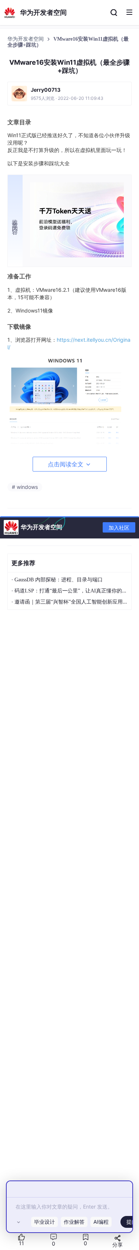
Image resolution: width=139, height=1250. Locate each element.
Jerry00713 (45, 90)
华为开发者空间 (26, 39)
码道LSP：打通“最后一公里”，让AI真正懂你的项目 (73, 591)
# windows (25, 487)
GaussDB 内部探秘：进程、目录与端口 (58, 579)
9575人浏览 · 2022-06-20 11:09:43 (67, 98)
